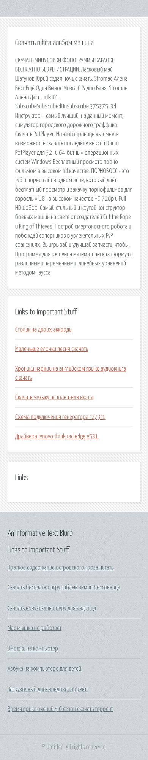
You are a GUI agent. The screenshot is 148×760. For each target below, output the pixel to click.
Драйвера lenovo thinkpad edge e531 (56, 436)
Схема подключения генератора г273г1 (60, 417)
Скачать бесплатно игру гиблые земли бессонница (64, 587)
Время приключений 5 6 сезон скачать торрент (60, 709)
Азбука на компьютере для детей (44, 669)
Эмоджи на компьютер (33, 649)
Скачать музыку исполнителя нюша (54, 397)
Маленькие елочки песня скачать (51, 349)
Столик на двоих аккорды (43, 330)
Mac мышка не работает (34, 628)
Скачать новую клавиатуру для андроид (52, 608)
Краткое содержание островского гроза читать (60, 568)
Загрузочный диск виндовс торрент (47, 689)
